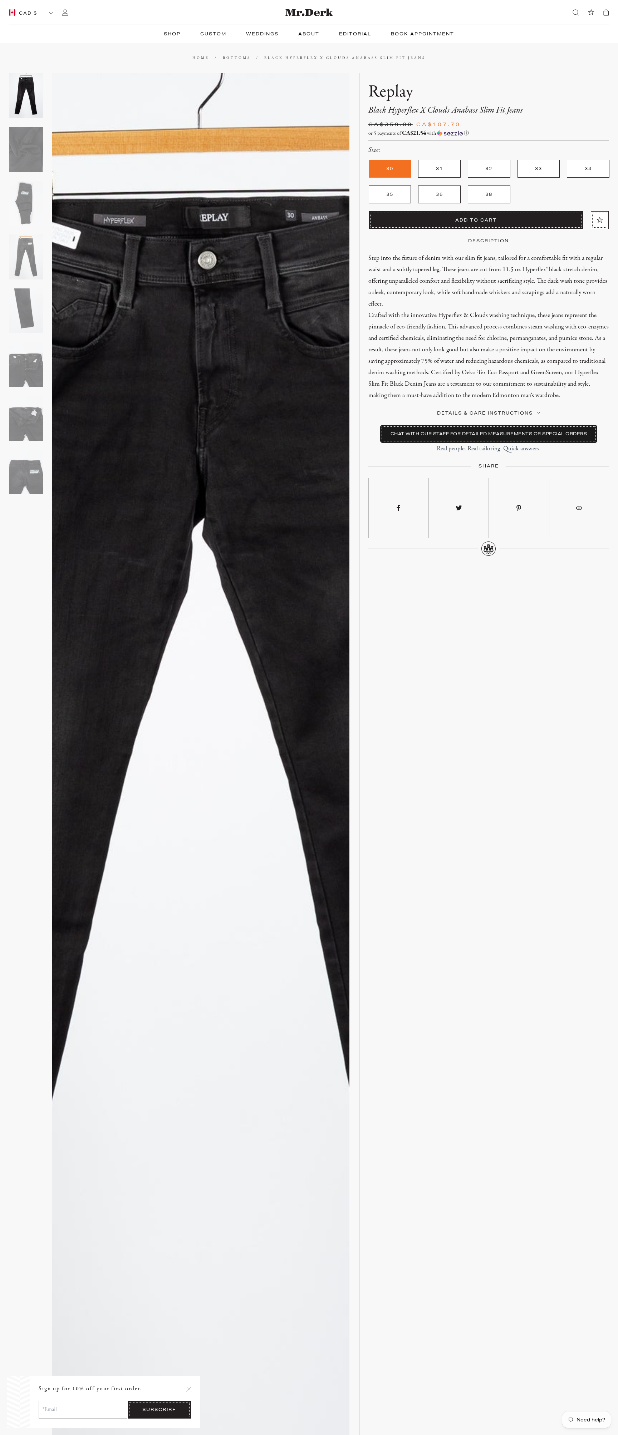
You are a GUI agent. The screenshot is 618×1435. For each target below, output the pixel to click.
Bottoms (237, 58)
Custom (213, 34)
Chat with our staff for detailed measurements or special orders (489, 434)
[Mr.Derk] (309, 12)
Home (200, 58)
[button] (488, 133)
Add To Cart (476, 220)
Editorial (355, 34)
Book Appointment (422, 34)
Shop (172, 34)
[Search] (576, 12)
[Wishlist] (591, 12)
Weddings (262, 34)
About (308, 34)
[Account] (65, 12)
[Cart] (606, 12)
